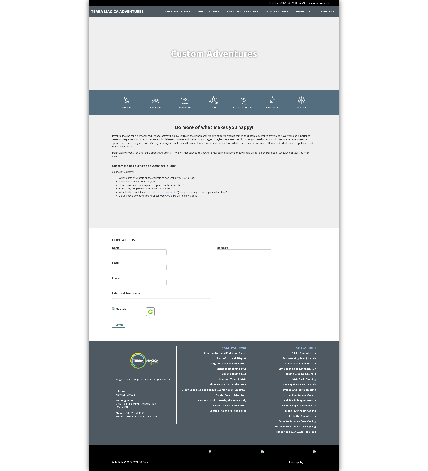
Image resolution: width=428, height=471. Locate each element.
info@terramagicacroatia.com (314, 2)
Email (115, 262)
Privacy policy (296, 462)
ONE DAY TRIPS (208, 11)
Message (222, 247)
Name (115, 247)
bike (149, 192)
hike (155, 192)
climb (161, 192)
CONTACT (327, 11)
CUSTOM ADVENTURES (242, 11)
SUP (175, 192)
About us (303, 11)
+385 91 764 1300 (288, 2)
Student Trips (277, 11)
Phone (116, 278)
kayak (169, 192)
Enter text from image (126, 293)
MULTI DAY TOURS (177, 11)
